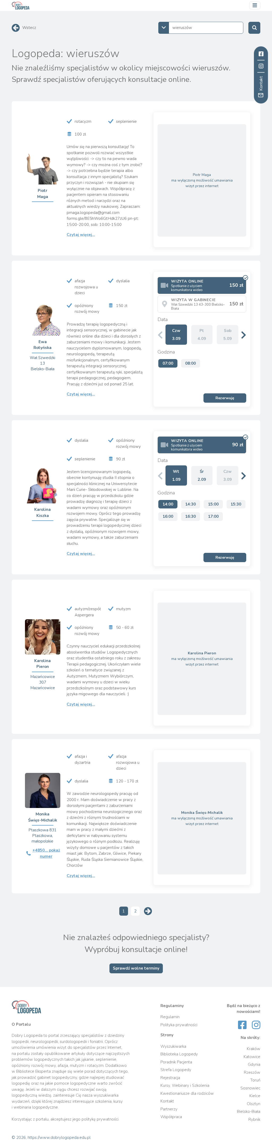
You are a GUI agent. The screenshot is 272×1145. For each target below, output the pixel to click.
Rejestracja (170, 1077)
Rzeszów (252, 1072)
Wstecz (29, 27)
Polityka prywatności (178, 1025)
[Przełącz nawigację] (254, 6)
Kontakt (167, 1101)
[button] (243, 334)
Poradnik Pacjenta (176, 1062)
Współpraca (171, 1116)
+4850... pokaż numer (46, 853)
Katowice (252, 1056)
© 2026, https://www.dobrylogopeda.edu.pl (51, 1137)
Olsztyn (253, 1103)
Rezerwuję (224, 398)
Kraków (253, 1048)
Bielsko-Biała (248, 1111)
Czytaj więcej (81, 234)
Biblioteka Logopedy (179, 1054)
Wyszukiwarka (173, 1046)
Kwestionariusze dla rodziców (187, 1093)
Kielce (254, 1095)
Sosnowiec (250, 1088)
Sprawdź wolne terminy (136, 968)
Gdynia (254, 1064)
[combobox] (200, 28)
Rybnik (254, 1119)
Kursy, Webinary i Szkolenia (184, 1085)
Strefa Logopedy (175, 1069)
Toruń (255, 1080)
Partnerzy (168, 1109)
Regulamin (170, 1017)
